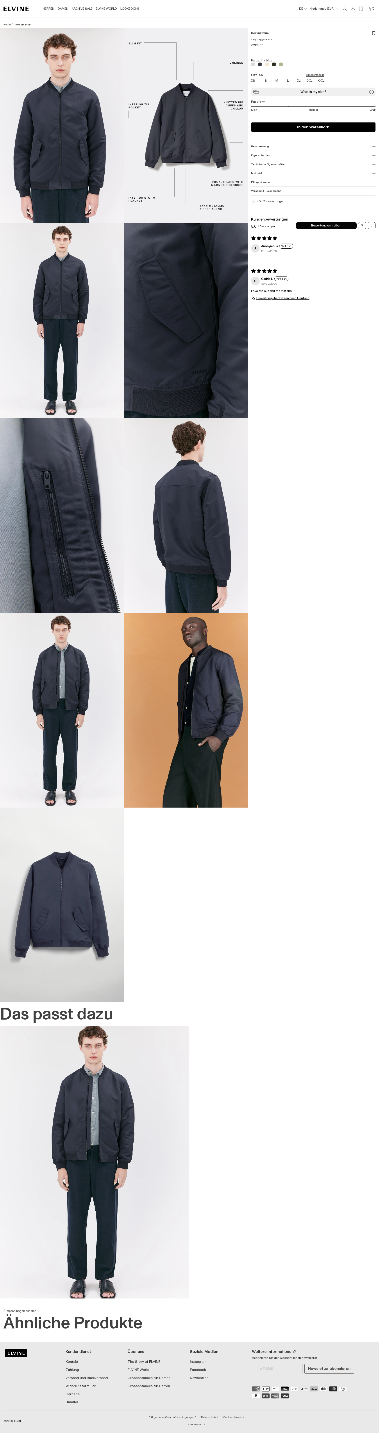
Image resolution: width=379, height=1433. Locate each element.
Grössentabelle (315, 75)
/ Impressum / (196, 1424)
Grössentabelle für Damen (149, 1378)
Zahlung (72, 1370)
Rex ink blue (22, 25)
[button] (62, 125)
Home (7, 25)
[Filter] (362, 225)
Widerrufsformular (81, 1386)
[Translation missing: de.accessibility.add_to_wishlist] (373, 33)
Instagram (198, 1361)
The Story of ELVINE (144, 1361)
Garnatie (73, 1394)
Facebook (198, 1370)
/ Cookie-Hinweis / (233, 1417)
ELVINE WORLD (106, 9)
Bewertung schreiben (326, 225)
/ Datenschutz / (208, 1417)
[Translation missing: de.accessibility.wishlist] (361, 9)
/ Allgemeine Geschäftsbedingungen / (172, 1417)
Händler (72, 1402)
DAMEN (63, 9)
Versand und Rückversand (87, 1378)
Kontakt (72, 1361)
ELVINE (18, 1421)
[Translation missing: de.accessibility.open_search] (345, 9)
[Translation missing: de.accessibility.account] (353, 9)
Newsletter (199, 1378)
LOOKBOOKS (129, 9)
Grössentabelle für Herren (149, 1386)
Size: (287, 75)
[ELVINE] (16, 9)
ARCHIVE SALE (82, 9)
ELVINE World (138, 1370)
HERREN (48, 9)
